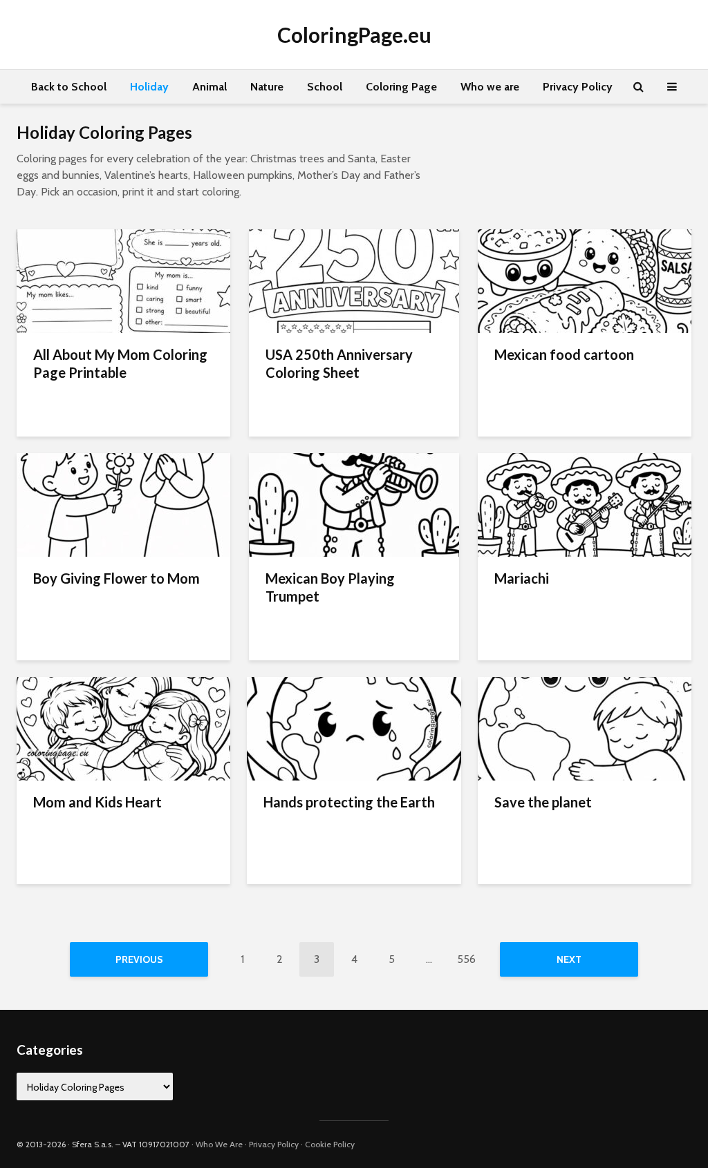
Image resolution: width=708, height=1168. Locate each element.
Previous (139, 959)
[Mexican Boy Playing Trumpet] (353, 503)
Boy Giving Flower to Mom (116, 578)
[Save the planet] (584, 727)
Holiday (149, 86)
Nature (266, 86)
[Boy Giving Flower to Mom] (123, 503)
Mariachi (521, 578)
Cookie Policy (330, 1144)
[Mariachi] (584, 503)
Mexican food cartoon (564, 354)
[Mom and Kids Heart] (123, 727)
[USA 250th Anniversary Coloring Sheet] (353, 280)
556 (466, 959)
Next (569, 959)
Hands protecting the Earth (349, 802)
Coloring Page (401, 86)
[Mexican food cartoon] (584, 280)
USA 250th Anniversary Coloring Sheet (339, 363)
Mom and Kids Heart (97, 802)
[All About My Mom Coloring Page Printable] (123, 280)
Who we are (489, 86)
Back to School (68, 86)
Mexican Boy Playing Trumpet (330, 587)
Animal (209, 86)
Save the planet (543, 802)
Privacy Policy (578, 86)
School (324, 86)
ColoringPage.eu (354, 34)
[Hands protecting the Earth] (353, 727)
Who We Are (219, 1144)
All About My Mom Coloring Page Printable (120, 363)
